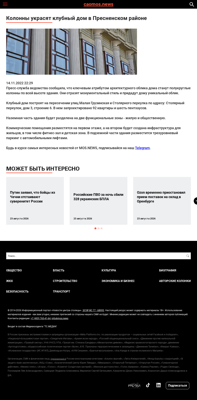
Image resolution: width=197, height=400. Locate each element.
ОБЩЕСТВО (14, 270)
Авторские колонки (175, 280)
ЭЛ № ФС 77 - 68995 (93, 310)
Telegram (142, 147)
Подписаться (177, 385)
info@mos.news (60, 318)
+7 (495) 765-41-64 (41, 318)
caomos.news (99, 4)
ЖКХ (9, 280)
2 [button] (98, 228)
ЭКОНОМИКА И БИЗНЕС (118, 280)
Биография (167, 270)
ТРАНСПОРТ (61, 291)
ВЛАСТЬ (58, 270)
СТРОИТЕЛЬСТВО (65, 280)
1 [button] (95, 228)
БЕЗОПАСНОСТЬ (17, 291)
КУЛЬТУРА (109, 270)
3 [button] (102, 228)
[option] (35, 201)
